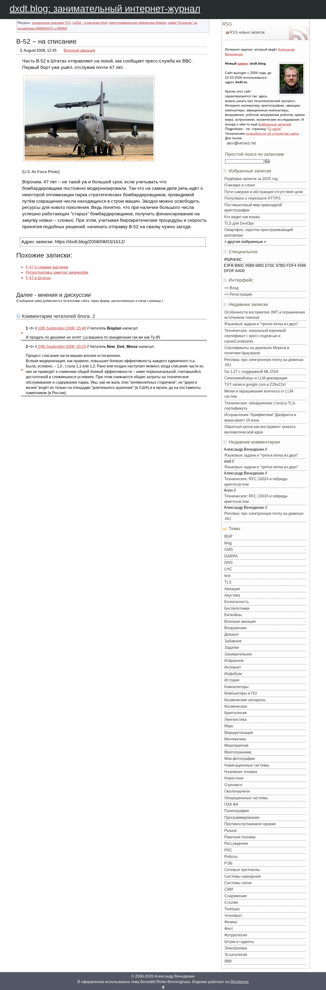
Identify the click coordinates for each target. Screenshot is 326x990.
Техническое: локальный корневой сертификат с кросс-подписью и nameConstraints (255, 336)
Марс (229, 726)
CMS (228, 549)
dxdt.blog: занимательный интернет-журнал (105, 8)
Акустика (232, 595)
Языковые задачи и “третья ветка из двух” (261, 324)
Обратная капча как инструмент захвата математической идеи (259, 429)
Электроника (235, 948)
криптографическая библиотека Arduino (137, 23)
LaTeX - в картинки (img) (90, 23)
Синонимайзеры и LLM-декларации (255, 378)
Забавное (233, 641)
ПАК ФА (231, 804)
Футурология (235, 935)
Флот (228, 929)
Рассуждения (236, 843)
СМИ (228, 889)
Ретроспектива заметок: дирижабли (57, 272)
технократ (233, 915)
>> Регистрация (238, 294)
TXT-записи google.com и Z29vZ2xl (255, 384)
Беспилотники (236, 608)
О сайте (274, 129)
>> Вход (231, 288)
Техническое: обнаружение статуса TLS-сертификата (260, 405)
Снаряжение (235, 896)
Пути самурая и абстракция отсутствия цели (263, 192)
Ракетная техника (239, 837)
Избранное (234, 661)
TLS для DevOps (239, 223)
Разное (230, 831)
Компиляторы (236, 687)
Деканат (231, 634)
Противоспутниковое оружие (250, 824)
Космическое (235, 706)
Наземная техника (240, 772)
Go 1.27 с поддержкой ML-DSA (251, 372)
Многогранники (237, 752)
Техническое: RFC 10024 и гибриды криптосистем (256, 481)
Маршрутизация (238, 733)
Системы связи (238, 883)
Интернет (232, 667)
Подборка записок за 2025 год (251, 179)
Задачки (231, 647)
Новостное (234, 778)
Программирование (242, 817)
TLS (227, 582)
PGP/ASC (233, 260)
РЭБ (228, 863)
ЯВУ (228, 961)
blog (228, 543)
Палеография (236, 811)
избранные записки (275, 124)
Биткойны (233, 615)
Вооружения (235, 628)
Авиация (232, 589)
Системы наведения (242, 876)
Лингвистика (235, 719)
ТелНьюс (232, 909)
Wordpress (239, 982)
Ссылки (231, 902)
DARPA (231, 556)
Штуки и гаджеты (239, 942)
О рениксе (233, 785)
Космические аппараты (245, 700)
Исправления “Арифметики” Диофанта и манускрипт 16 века (260, 417)
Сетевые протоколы (242, 870)
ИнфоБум (233, 674)
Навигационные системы (246, 765)
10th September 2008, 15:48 (62, 328)
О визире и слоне (239, 185)
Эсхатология (235, 955)
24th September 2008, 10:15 (62, 347)
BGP (228, 536)
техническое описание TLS (51, 23)
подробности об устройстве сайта (272, 133)
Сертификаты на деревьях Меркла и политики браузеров (256, 350)
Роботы (231, 857)
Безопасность (236, 602)
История (231, 680)
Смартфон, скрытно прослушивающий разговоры (258, 232)
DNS (228, 563)
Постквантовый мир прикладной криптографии (253, 207)
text (227, 576)
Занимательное (238, 654)
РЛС (228, 850)
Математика (235, 739)
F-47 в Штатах (38, 278)
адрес (243, 63)
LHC (228, 569)
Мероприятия (236, 745)
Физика (230, 922)
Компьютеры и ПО (240, 693)
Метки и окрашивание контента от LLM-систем (259, 393)
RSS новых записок (247, 32)
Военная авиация (79, 50)
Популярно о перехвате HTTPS (252, 198)
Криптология (235, 713)
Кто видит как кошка (242, 217)
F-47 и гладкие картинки (47, 267)
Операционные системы (246, 798)
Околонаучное (237, 791)
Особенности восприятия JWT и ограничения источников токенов (264, 315)
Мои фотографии (239, 759)
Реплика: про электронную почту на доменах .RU (264, 362)
